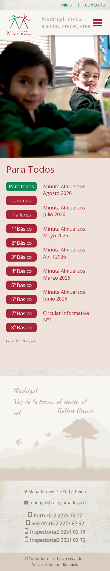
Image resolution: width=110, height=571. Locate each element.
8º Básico (21, 327)
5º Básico (21, 285)
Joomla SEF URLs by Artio (21, 341)
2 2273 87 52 (57, 523)
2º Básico (21, 243)
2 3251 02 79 (57, 531)
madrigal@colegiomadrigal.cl (57, 502)
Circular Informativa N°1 (66, 316)
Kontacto (71, 564)
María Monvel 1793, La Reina (56, 491)
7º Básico (21, 313)
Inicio (66, 5)
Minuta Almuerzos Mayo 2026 (64, 232)
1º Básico (21, 228)
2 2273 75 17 (58, 515)
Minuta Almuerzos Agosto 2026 (64, 190)
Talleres (21, 214)
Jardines (21, 200)
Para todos (21, 186)
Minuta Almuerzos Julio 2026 (64, 211)
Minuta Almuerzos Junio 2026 (64, 295)
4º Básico (21, 271)
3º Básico (21, 257)
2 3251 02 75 (57, 540)
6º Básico (21, 299)
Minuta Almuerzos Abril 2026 (64, 253)
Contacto (95, 5)
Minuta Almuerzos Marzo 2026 (64, 274)
